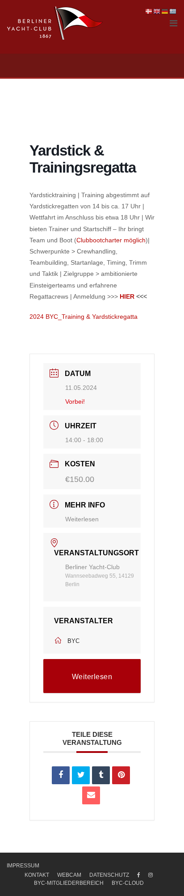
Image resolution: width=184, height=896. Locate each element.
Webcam (69, 875)
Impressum (23, 865)
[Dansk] (149, 11)
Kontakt (37, 875)
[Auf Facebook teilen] (61, 775)
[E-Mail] (91, 795)
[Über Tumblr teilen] (101, 775)
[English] (157, 11)
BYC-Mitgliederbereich (69, 883)
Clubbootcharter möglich (111, 240)
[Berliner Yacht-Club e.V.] (55, 23)
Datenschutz (109, 875)
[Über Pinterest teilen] (121, 775)
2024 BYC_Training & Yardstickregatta (83, 316)
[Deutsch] (165, 11)
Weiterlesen (82, 519)
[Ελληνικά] (173, 11)
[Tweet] (81, 775)
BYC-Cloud (128, 883)
